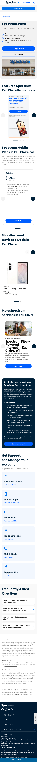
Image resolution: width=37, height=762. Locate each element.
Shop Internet (18, 366)
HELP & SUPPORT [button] (12, 729)
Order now (26, 3)
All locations (6, 16)
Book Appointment (18, 444)
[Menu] (3, 3)
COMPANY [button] (9, 715)
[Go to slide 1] (17, 228)
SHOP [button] (6, 720)
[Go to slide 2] (20, 228)
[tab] (18, 715)
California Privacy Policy (8, 738)
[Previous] (3, 115)
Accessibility (4, 736)
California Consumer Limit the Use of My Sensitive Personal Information (18, 744)
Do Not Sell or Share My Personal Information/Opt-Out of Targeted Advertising (17, 741)
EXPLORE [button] (8, 724)
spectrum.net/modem (7, 653)
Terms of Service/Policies (8, 747)
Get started (18, 221)
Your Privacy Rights (6, 734)
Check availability (18, 8)
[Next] (34, 115)
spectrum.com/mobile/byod (10, 666)
